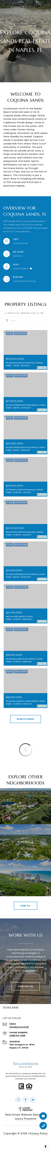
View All (25, 905)
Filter (13, 321)
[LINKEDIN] (33, 1099)
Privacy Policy (39, 1133)
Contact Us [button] (25, 986)
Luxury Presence (25, 1118)
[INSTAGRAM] (18, 1099)
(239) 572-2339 (17, 1035)
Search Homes (25, 719)
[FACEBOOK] (25, 1099)
